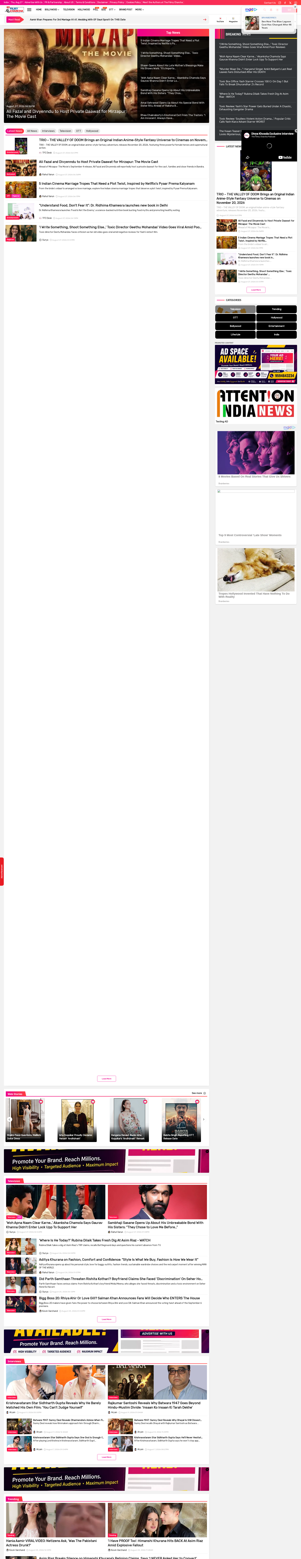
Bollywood (51, 9)
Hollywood (84, 9)
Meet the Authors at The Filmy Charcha (163, 2)
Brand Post (125, 9)
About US (69, 2)
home (39, 9)
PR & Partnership (53, 2)
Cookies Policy (133, 2)
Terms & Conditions (85, 2)
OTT (111, 9)
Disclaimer (102, 2)
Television (69, 9)
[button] (14, 131)
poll (95, 9)
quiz (103, 9)
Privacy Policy (117, 2)
